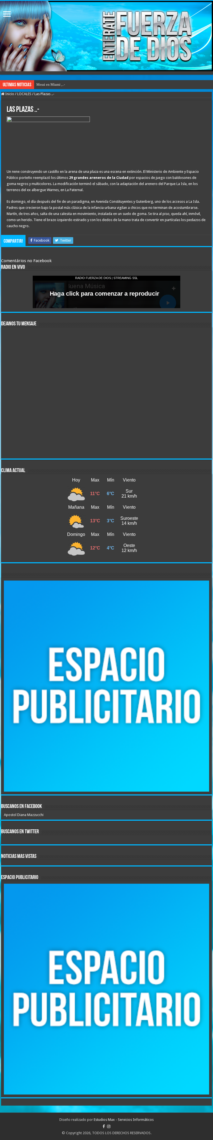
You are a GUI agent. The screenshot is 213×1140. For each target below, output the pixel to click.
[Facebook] (103, 1126)
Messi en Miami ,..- (50, 84)
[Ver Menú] (6, 14)
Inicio (9, 94)
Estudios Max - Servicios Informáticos (124, 1120)
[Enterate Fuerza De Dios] (106, 36)
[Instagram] (108, 1126)
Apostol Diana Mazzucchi (24, 815)
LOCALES (24, 94)
